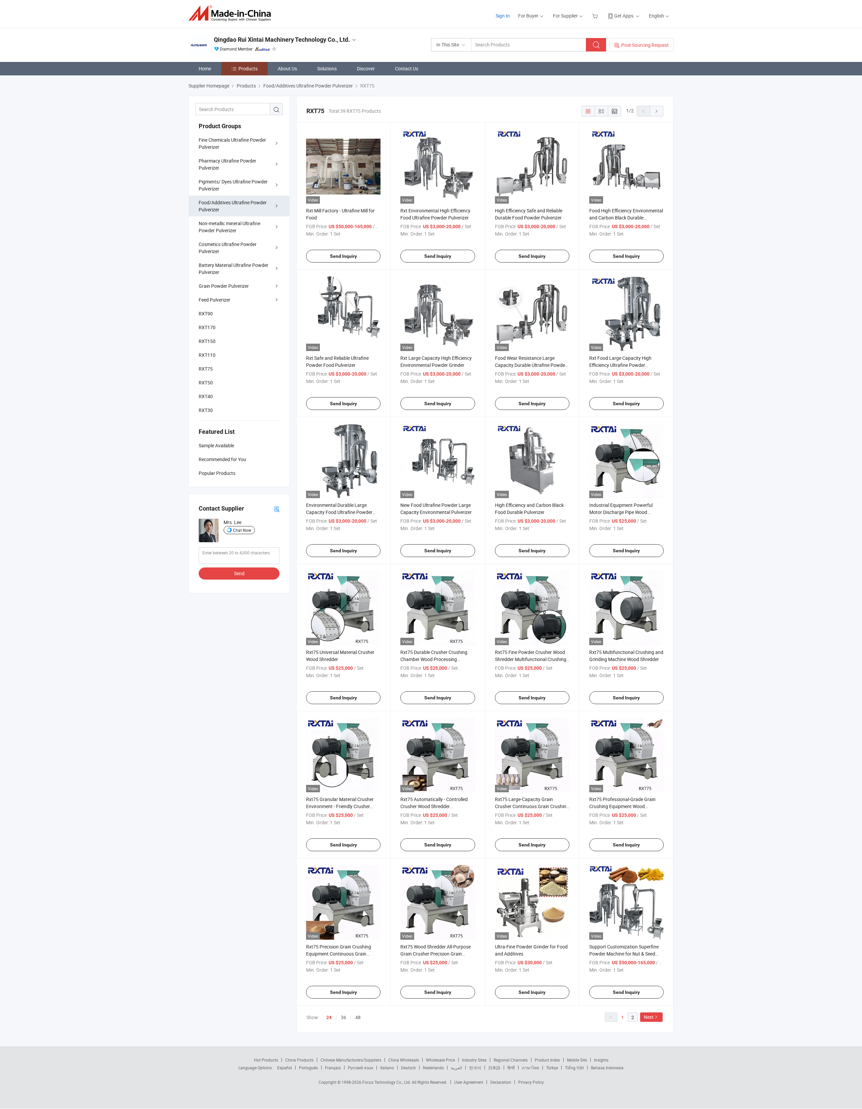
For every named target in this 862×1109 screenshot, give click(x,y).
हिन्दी (511, 1067)
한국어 (475, 1067)
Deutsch (408, 1067)
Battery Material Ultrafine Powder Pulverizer (233, 268)
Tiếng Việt (574, 1067)
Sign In (503, 15)
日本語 (494, 1067)
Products (248, 68)
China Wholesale (403, 1060)
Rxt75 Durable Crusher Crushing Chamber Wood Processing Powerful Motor (433, 659)
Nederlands (433, 1067)
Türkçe (552, 1067)
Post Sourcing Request (645, 45)
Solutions (327, 68)
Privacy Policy (531, 1082)
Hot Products (266, 1060)
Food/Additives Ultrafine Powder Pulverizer (233, 206)
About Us (287, 68)
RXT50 (206, 382)
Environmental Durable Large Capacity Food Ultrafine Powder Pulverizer (339, 512)
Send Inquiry (343, 256)
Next (649, 1017)
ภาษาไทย (530, 1067)
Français (333, 1067)
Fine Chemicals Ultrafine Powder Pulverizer (232, 143)
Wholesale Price (440, 1060)
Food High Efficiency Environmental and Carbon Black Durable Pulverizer (626, 217)
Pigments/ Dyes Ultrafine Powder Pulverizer (233, 185)
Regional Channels (511, 1060)
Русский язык (360, 1067)
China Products (299, 1060)
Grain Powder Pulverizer (224, 286)
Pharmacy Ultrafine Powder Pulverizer (227, 164)
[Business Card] (276, 508)
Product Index (547, 1060)
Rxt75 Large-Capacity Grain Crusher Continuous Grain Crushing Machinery (532, 806)
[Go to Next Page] (656, 111)
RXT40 (206, 396)
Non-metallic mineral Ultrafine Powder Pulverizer (229, 227)
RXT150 (207, 341)
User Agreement (468, 1082)
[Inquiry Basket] (595, 15)
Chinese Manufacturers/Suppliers (351, 1060)
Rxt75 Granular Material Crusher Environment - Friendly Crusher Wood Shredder (340, 806)
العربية (456, 1067)
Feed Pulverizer (214, 300)
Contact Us (406, 68)
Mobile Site (577, 1060)
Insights (601, 1060)
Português (308, 1067)
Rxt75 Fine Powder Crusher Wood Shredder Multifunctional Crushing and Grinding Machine (530, 659)
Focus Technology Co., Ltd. (387, 1082)
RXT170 (207, 327)
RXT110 (207, 355)
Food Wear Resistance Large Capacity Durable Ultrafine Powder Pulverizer (531, 365)
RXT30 (206, 410)
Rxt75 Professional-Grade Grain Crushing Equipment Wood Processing (622, 806)
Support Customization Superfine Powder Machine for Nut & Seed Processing (624, 953)
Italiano (387, 1067)
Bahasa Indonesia (607, 1067)
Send (239, 573)
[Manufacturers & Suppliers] (232, 13)
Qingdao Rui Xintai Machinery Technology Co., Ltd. (282, 39)
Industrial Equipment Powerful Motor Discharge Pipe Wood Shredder (621, 512)
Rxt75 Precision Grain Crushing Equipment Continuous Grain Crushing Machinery (338, 953)
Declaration (500, 1082)
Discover (366, 68)
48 (358, 1017)
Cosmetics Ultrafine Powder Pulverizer (228, 247)
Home (205, 68)
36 (343, 1017)
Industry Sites (474, 1060)
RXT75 (206, 369)
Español (284, 1067)
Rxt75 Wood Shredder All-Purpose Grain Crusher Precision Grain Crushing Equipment (435, 953)
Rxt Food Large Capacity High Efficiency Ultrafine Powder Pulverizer (620, 365)
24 (329, 1017)
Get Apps (623, 15)
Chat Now (242, 530)
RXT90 (206, 313)
